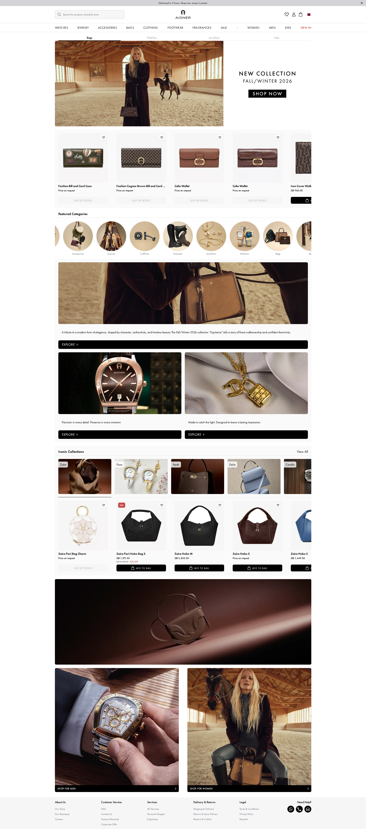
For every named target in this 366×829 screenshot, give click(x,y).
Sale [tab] (276, 38)
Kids (288, 28)
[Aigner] (183, 14)
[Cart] (300, 15)
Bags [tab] (89, 38)
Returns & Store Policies (205, 814)
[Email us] (307, 809)
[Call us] (299, 809)
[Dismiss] (361, 3)
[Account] (293, 15)
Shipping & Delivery (203, 809)
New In (306, 28)
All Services (153, 809)
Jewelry (83, 28)
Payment (244, 819)
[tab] (84, 478)
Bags (130, 28)
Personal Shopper (156, 814)
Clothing (150, 28)
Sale (224, 28)
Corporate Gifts (109, 824)
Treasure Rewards (110, 819)
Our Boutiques (62, 814)
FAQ (103, 809)
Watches (61, 28)
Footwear (175, 28)
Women (253, 28)
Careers (59, 819)
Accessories (107, 28)
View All (302, 451)
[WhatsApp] (290, 809)
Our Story (60, 809)
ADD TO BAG (143, 568)
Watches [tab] (152, 38)
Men (272, 28)
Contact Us (106, 814)
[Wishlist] (287, 14)
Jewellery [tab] (214, 38)
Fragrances (202, 28)
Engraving (152, 819)
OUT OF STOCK (83, 200)
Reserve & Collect (202, 819)
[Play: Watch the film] (183, 622)
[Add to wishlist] (103, 137)
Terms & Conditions (249, 809)
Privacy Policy (246, 814)
